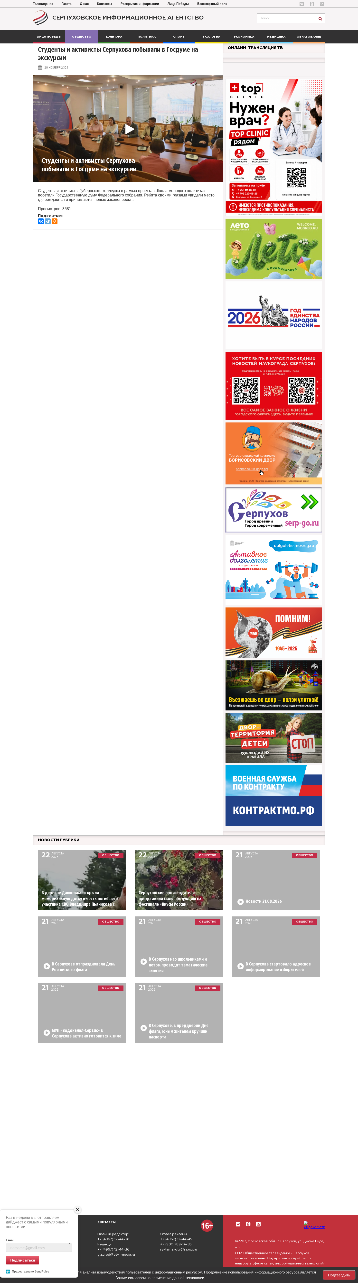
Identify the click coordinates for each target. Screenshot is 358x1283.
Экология (211, 36)
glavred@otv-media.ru (116, 1254)
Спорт (179, 36)
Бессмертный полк (212, 4)
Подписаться (22, 1259)
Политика (147, 36)
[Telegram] (48, 221)
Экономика (244, 36)
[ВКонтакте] (41, 221)
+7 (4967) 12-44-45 (176, 1239)
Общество (81, 36)
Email (38, 1240)
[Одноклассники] (54, 221)
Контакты (104, 4)
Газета (66, 4)
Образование (309, 36)
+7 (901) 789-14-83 (176, 1244)
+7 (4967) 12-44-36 (113, 1239)
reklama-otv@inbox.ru (178, 1249)
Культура (114, 36)
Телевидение (43, 4)
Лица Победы (178, 4)
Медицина (276, 36)
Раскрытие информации (140, 4)
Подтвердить (339, 1275)
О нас (84, 4)
